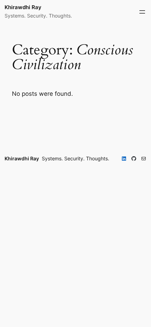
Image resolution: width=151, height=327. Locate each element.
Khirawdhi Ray (23, 7)
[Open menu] (142, 12)
